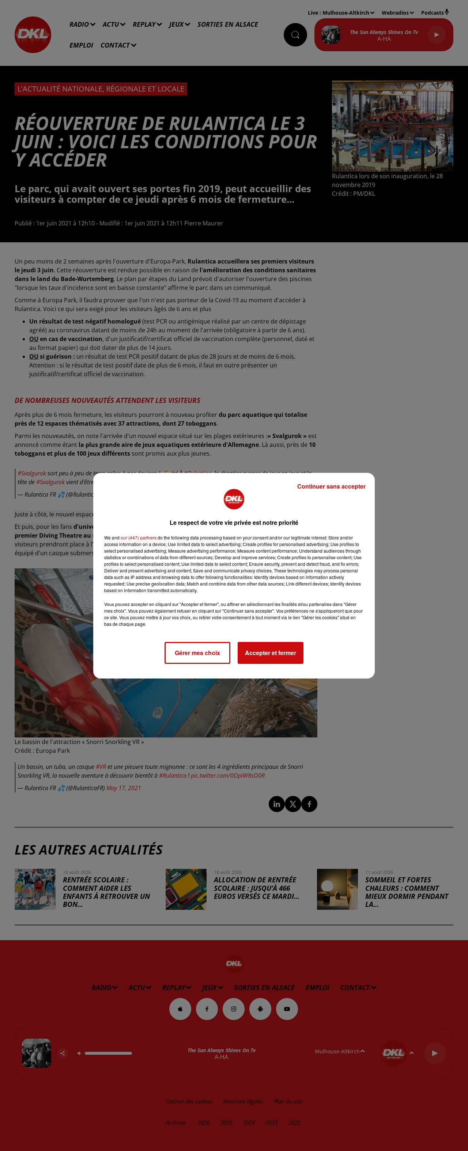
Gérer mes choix (197, 653)
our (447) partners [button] (138, 537)
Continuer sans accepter (331, 486)
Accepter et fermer (270, 653)
